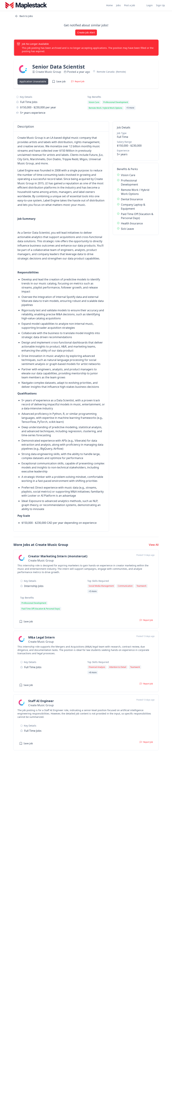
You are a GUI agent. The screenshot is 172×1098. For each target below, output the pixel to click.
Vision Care (128, 175)
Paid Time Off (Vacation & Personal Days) (137, 216)
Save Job (61, 81)
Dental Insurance (132, 199)
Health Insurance (132, 223)
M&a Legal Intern (41, 637)
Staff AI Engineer (41, 701)
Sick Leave (127, 229)
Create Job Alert (86, 32)
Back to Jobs (26, 16)
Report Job (79, 81)
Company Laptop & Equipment (133, 206)
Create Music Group (48, 72)
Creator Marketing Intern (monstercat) (57, 556)
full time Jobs (28, 102)
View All (154, 545)
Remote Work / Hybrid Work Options (135, 192)
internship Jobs (34, 586)
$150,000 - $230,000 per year (38, 107)
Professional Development (129, 182)
